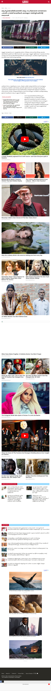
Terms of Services (29, 673)
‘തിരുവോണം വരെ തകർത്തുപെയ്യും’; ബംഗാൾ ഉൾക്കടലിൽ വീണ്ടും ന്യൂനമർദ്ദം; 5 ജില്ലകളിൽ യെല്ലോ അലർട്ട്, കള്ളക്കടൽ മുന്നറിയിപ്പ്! (40, 498)
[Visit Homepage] (25, 2)
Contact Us (14, 673)
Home (3, 8)
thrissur (6, 113)
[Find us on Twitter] (35, 673)
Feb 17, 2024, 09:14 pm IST (17, 17)
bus (10, 113)
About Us (8, 673)
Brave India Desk (6, 17)
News (6, 8)
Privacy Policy (21, 673)
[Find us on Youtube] (37, 673)
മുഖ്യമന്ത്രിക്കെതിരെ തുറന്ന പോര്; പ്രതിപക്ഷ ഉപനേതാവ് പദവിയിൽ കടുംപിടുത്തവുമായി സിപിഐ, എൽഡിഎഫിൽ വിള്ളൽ (11, 101)
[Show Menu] (2, 2)
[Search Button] (48, 2)
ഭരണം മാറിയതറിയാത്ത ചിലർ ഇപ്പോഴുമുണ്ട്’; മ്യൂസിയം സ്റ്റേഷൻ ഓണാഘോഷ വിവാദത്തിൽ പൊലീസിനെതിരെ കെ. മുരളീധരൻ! (16, 489)
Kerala (9, 8)
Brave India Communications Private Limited (12, 676)
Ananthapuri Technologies (14, 677)
